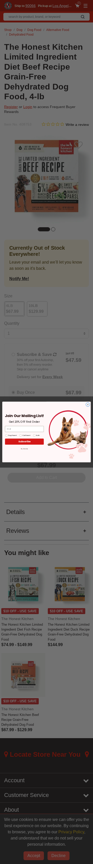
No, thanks (24, 449)
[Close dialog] (88, 404)
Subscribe (24, 441)
